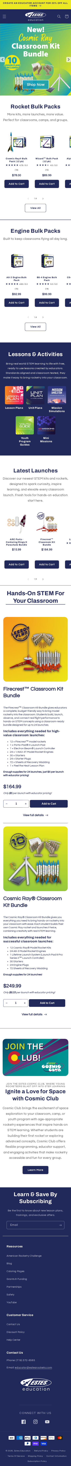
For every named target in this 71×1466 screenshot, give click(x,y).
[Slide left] (28, 198)
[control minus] (6, 804)
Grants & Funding (17, 1279)
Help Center (13, 1340)
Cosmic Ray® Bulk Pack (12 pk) (16, 160)
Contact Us (13, 1324)
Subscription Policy (37, 1461)
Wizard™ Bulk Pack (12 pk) (47, 160)
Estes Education (22, 1451)
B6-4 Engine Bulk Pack (47, 278)
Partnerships (14, 1287)
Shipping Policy (35, 1456)
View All (35, 208)
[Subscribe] (60, 1225)
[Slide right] (43, 198)
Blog (9, 1263)
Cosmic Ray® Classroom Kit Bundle (32, 902)
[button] (4, 16)
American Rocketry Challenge (24, 1256)
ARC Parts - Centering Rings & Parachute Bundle (16, 542)
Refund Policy (41, 1451)
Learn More (35, 1170)
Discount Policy (15, 1332)
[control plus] (26, 804)
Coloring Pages (15, 1271)
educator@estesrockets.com (33, 1367)
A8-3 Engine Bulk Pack (16, 278)
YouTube (12, 1302)
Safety (10, 1294)
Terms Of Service (16, 1456)
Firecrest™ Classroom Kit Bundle (47, 542)
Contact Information (56, 1456)
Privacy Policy (58, 1451)
